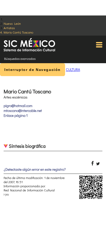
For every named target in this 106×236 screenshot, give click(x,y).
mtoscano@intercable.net (23, 110)
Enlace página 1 (16, 115)
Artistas (9, 28)
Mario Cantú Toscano (18, 32)
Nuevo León (12, 23)
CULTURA (73, 69)
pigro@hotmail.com (18, 105)
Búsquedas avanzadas (20, 58)
